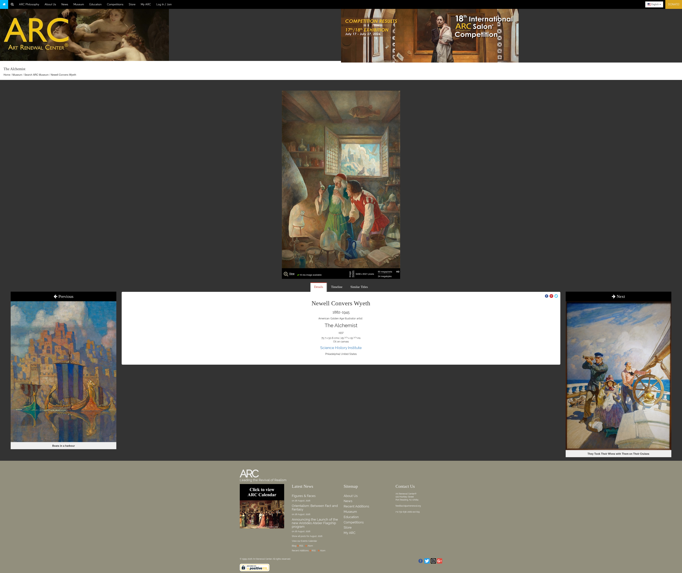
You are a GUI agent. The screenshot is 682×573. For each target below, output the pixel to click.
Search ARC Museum (36, 74)
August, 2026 (316, 536)
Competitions (115, 4)
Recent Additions (356, 506)
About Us (50, 4)
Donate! (673, 4)
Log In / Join (164, 4)
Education (95, 4)
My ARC (146, 4)
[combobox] (654, 4)
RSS (301, 546)
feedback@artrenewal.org (408, 506)
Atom (310, 546)
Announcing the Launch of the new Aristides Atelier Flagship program (315, 523)
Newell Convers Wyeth (63, 74)
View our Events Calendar (304, 541)
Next (620, 296)
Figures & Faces (304, 496)
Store (132, 4)
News (64, 4)
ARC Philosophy (29, 4)
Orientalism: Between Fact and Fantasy (315, 507)
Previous (65, 296)
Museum (79, 4)
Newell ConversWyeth (341, 303)
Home (7, 74)
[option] (511, 35)
